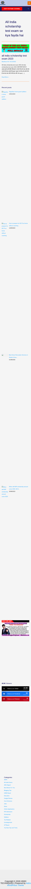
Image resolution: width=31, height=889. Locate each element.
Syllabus (6, 817)
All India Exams (8, 782)
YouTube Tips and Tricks (10, 827)
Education (6, 795)
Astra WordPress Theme (19, 884)
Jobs (5, 803)
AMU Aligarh (7, 785)
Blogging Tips (7, 790)
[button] (12, 8)
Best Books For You (9, 787)
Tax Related (7, 819)
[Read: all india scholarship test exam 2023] (15, 48)
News (5, 806)
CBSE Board (7, 793)
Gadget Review (8, 798)
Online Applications (9, 809)
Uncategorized (8, 822)
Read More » (5, 77)
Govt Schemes (8, 801)
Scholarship (7, 814)
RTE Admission (8, 811)
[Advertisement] (15, 663)
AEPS (5, 779)
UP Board (6, 825)
